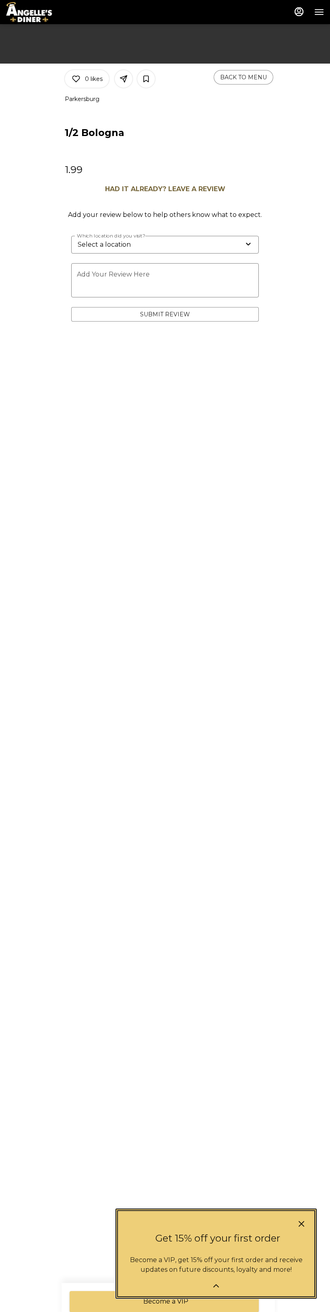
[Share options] (123, 79)
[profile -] (299, 12)
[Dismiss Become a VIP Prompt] (301, 1224)
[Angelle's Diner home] (42, 12)
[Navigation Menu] (319, 12)
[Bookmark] (146, 79)
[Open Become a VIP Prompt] (216, 1286)
